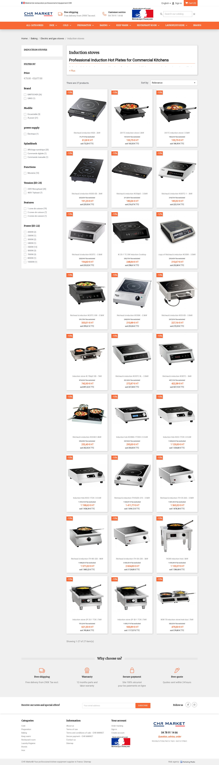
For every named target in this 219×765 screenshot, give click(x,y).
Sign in (114, 729)
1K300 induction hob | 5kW (177, 559)
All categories (34, 25)
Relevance (174, 82)
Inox (51, 25)
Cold (65, 25)
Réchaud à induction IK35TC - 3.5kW (87, 255)
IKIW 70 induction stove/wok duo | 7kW (177, 620)
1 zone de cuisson (37, 208)
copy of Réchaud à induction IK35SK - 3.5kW (177, 255)
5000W (32, 250)
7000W (32, 254)
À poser (33, 118)
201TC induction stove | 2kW (132, 133)
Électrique (33, 134)
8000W (32, 258)
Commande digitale (37, 153)
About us (70, 726)
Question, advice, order (169, 736)
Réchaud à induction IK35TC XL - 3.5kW (132, 376)
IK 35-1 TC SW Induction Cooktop (132, 255)
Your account (118, 720)
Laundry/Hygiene (175, 25)
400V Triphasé (35, 193)
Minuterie (33, 173)
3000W (32, 239)
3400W (32, 243)
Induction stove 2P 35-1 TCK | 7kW (87, 620)
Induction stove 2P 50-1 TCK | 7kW (132, 620)
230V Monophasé (37, 189)
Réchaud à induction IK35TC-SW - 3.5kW (87, 315)
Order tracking (117, 726)
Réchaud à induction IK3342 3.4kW (87, 437)
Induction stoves (35, 49)
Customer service (117, 12)
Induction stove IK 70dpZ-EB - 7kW (87, 376)
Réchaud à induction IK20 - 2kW (87, 133)
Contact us (71, 740)
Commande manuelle (38, 157)
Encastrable (34, 114)
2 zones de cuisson (37, 212)
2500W (32, 236)
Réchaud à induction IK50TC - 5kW (177, 376)
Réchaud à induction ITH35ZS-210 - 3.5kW (132, 498)
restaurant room (147, 25)
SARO (31, 98)
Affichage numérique (38, 150)
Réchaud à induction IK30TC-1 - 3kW (177, 194)
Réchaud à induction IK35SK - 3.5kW (132, 315)
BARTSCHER (35, 94)
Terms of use (72, 729)
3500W (32, 247)
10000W (32, 262)
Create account (117, 733)
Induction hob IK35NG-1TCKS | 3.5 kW (132, 437)
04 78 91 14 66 (115, 15)
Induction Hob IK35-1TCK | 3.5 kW (87, 498)
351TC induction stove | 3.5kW (177, 133)
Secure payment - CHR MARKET (79, 736)
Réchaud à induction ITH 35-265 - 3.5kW (177, 498)
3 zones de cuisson (37, 216)
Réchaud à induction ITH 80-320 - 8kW (87, 559)
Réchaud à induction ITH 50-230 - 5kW (132, 559)
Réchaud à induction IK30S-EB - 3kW (87, 194)
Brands (197, 25)
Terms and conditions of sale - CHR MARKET (85, 733)
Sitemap (69, 743)
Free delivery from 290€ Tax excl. (80, 14)
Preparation (84, 25)
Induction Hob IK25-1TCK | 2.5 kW (177, 437)
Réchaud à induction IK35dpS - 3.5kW (132, 194)
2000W (32, 232)
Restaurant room (28, 740)
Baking (103, 25)
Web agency (174, 762)
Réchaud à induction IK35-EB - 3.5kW (177, 315)
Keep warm (122, 25)
